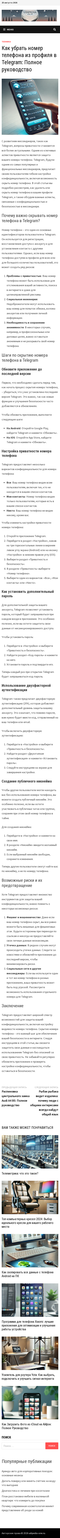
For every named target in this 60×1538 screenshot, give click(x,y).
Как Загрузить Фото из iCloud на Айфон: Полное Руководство (26, 1426)
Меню (10, 29)
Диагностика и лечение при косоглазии (26, 1490)
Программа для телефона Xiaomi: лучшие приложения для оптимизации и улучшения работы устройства (28, 1325)
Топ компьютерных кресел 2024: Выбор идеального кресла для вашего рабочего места (27, 1222)
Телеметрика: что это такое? (20, 1173)
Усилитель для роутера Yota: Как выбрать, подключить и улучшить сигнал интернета (28, 1376)
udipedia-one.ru (37, 1533)
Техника (6, 41)
